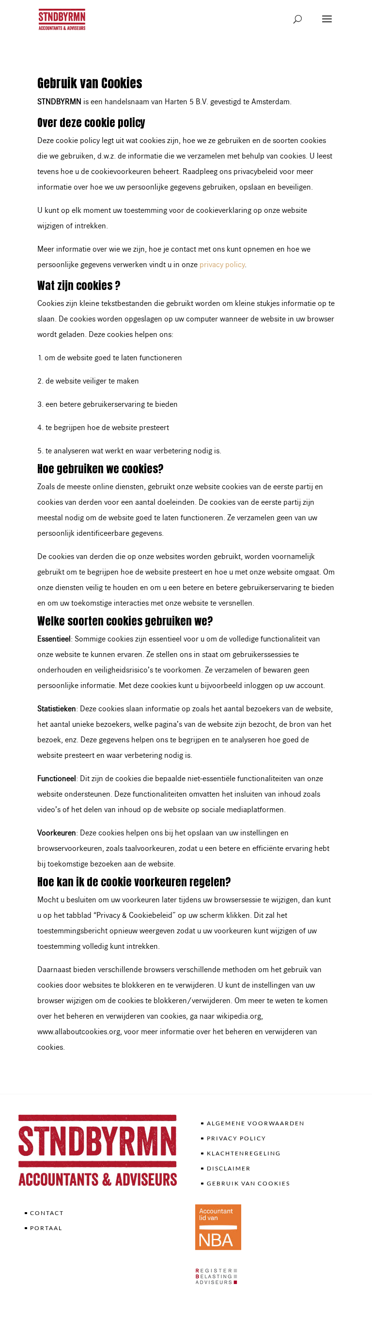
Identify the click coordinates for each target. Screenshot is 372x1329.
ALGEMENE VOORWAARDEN (256, 1123)
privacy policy (222, 264)
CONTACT (47, 1213)
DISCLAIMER (229, 1168)
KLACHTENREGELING (244, 1153)
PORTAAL (46, 1228)
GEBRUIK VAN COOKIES (248, 1183)
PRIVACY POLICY (236, 1138)
